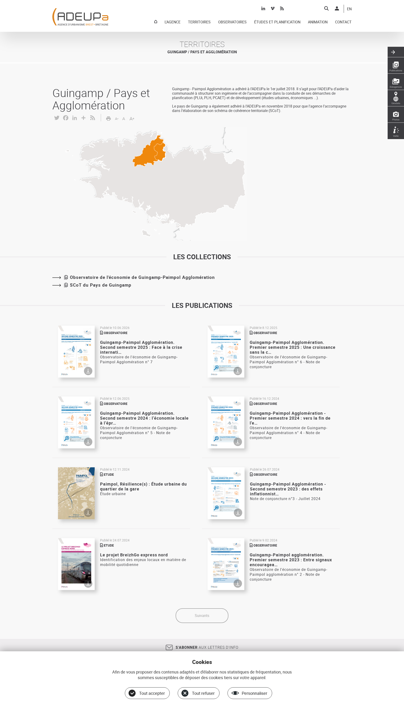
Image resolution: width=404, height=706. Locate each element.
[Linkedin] (263, 8)
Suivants (202, 615)
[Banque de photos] (396, 114)
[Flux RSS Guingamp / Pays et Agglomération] (92, 117)
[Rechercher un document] (326, 8)
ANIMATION (318, 22)
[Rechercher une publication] (396, 65)
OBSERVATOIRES (232, 22)
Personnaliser (254, 693)
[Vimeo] (272, 8)
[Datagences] (396, 82)
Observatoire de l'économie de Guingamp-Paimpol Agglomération (142, 277)
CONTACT (343, 22)
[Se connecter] (337, 8)
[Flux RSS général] (282, 8)
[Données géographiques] (396, 98)
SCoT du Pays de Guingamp (100, 285)
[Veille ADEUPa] (396, 131)
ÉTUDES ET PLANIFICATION (277, 22)
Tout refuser (203, 693)
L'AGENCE (172, 22)
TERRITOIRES (199, 22)
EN (349, 9)
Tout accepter (152, 693)
